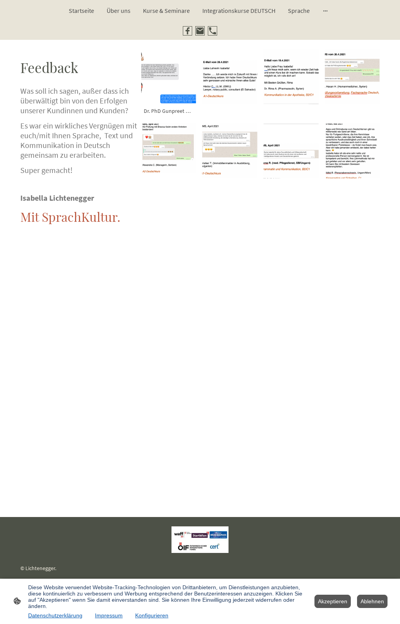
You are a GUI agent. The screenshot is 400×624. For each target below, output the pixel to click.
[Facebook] (187, 31)
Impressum (109, 615)
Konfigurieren (151, 615)
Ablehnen (372, 601)
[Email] (200, 31)
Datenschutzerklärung (55, 615)
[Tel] (212, 31)
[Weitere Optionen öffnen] (325, 10)
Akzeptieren (332, 601)
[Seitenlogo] (200, 539)
